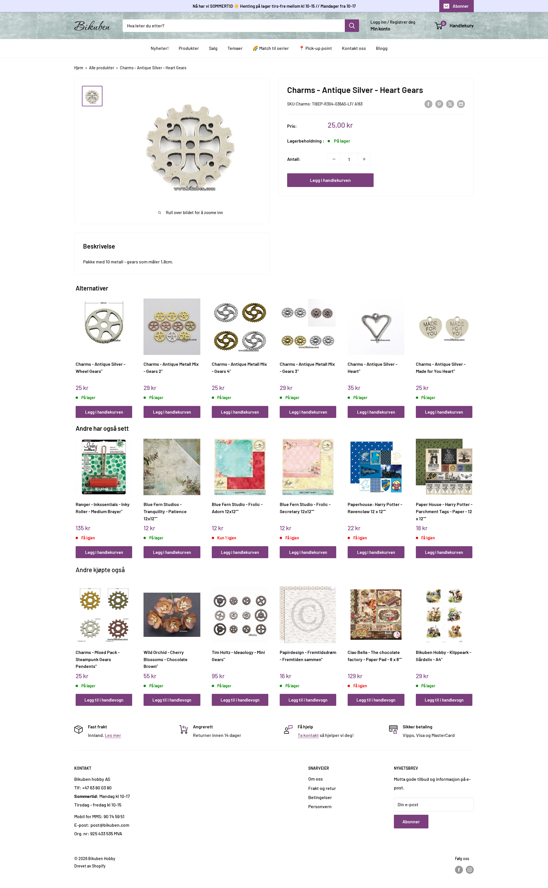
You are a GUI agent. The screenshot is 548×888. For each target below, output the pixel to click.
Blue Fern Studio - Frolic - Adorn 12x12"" (237, 507)
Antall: (294, 159)
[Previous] (77, 352)
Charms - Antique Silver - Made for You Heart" (441, 367)
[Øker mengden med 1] (364, 159)
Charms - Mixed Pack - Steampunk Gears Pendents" (98, 659)
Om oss (315, 778)
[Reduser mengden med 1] (334, 159)
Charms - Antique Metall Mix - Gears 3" (307, 367)
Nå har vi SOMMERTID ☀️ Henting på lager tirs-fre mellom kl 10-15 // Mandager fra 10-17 (274, 6)
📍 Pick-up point (315, 48)
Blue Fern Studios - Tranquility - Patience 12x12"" (165, 511)
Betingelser (320, 797)
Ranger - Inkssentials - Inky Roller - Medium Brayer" (103, 507)
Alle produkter (101, 67)
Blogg (382, 48)
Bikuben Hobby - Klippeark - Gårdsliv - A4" (443, 655)
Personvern (320, 806)
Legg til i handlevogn (103, 699)
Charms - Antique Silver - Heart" (372, 367)
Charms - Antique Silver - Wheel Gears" (100, 367)
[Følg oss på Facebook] (459, 869)
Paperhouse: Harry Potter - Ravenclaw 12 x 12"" (375, 507)
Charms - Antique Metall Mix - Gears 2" (171, 367)
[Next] (471, 352)
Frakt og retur (322, 788)
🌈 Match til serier (271, 48)
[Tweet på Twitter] (450, 103)
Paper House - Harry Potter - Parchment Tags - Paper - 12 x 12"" (444, 511)
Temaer (235, 48)
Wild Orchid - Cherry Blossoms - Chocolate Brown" (166, 659)
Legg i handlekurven (330, 180)
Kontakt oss (354, 48)
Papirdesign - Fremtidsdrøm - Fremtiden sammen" (308, 655)
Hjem (78, 67)
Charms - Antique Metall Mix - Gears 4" (239, 367)
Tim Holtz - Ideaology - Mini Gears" (238, 655)
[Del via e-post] (461, 103)
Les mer (113, 735)
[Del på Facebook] (428, 103)
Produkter (189, 48)
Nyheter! (160, 48)
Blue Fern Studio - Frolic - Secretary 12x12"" (305, 507)
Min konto (380, 28)
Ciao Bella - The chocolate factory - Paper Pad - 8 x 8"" (375, 655)
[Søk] (352, 25)
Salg (213, 48)
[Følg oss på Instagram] (470, 869)
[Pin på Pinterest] (439, 103)
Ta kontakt (308, 735)
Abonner (461, 6)
